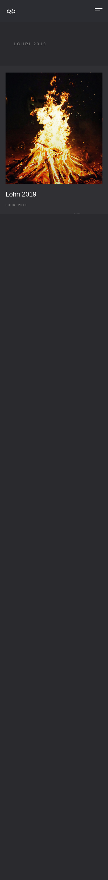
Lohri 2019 (21, 194)
